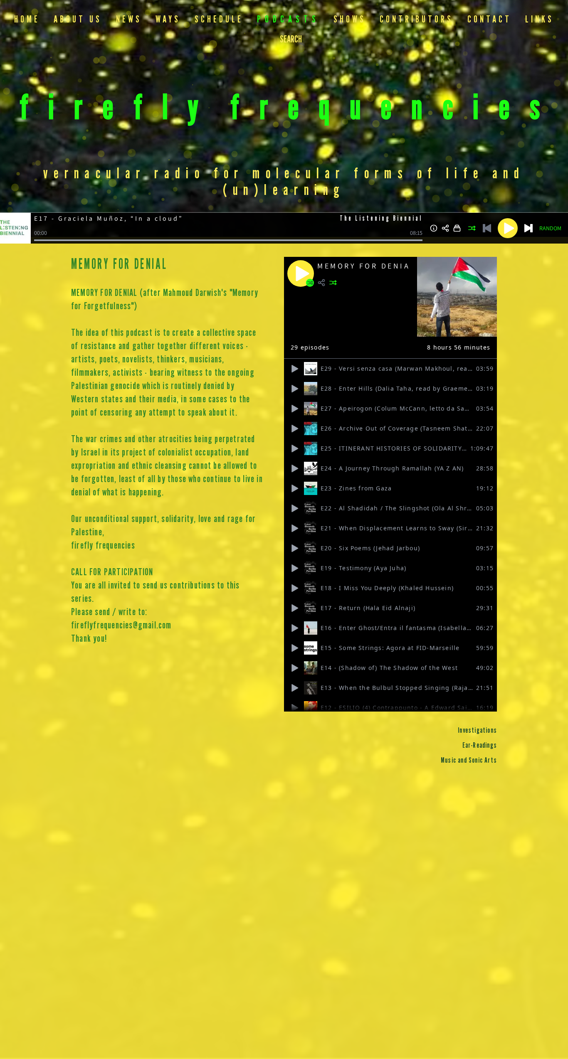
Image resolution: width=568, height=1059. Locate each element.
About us (78, 20)
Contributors (416, 20)
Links (539, 20)
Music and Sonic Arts (469, 760)
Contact (489, 20)
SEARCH (291, 39)
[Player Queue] (457, 228)
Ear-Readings (479, 745)
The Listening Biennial (381, 218)
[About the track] (434, 228)
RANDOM (550, 228)
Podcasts (288, 20)
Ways (168, 20)
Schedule (219, 20)
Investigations (477, 730)
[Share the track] (445, 228)
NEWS (129, 20)
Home (27, 20)
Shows (349, 20)
